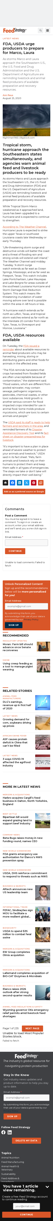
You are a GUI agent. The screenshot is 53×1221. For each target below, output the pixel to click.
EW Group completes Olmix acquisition (16, 954)
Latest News (11, 38)
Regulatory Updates (15, 641)
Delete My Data (26, 1140)
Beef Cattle (10, 814)
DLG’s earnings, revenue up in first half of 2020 (17, 705)
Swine (6, 660)
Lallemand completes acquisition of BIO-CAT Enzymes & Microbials (26, 975)
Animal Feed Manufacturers (12, 697)
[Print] (5, 482)
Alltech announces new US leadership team (18, 891)
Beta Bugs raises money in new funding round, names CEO (23, 839)
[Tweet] (26, 482)
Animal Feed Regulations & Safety (22, 1007)
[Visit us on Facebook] (3, 1132)
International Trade (15, 907)
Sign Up (14, 625)
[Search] (40, 30)
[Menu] (47, 30)
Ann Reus (8, 95)
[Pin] (33, 482)
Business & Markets (14, 886)
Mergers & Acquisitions (16, 794)
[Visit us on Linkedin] (10, 1132)
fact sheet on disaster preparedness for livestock (26, 437)
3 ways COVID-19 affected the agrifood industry (17, 762)
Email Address (14, 537)
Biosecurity (9, 928)
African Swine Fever (14, 736)
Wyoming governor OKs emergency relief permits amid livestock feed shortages (26, 1013)
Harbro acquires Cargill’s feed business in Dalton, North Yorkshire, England (25, 801)
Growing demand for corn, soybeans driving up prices (17, 722)
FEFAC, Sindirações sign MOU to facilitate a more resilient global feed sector (18, 913)
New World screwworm (17, 851)
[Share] (12, 482)
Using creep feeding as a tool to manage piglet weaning (18, 666)
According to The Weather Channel (24, 226)
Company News (11, 835)
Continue (26, 1214)
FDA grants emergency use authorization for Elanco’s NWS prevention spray (22, 857)
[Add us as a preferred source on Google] (40, 482)
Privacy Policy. (31, 619)
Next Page (32, 1028)
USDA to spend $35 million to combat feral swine (17, 934)
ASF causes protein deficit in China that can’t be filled (15, 742)
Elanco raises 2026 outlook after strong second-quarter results (17, 992)
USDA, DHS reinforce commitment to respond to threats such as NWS (25, 875)
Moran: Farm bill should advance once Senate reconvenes (18, 647)
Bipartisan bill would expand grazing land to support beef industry (17, 820)
